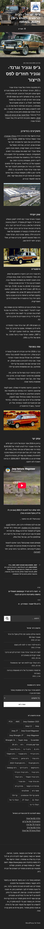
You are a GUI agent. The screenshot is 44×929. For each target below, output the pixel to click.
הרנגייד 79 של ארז (33, 824)
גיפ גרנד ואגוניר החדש (26, 571)
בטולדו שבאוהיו (10, 136)
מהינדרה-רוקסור (32, 786)
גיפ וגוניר (7, 571)
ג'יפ (27, 567)
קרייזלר (14, 795)
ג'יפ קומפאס (11, 768)
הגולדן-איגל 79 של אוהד (31, 830)
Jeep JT (14, 731)
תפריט (20, 29)
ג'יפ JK (14, 745)
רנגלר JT (25, 800)
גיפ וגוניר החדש (32, 574)
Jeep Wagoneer (33, 735)
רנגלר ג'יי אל (14, 800)
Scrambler (35, 740)
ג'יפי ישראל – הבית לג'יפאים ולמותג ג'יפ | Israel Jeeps (25, 18)
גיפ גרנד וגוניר (15, 571)
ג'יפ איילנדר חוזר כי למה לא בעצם (27, 645)
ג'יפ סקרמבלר (20, 569)
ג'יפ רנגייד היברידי (21, 772)
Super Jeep (23, 740)
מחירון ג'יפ (19, 786)
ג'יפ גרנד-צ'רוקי (12, 567)
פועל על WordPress (33, 923)
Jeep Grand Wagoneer (24, 565)
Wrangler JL (10, 740)
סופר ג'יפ (35, 791)
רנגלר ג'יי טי (34, 805)
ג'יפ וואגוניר (22, 754)
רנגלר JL (35, 800)
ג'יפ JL (36, 749)
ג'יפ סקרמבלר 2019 (17, 763)
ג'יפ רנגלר (18, 777)
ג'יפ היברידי (34, 754)
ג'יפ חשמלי (28, 569)
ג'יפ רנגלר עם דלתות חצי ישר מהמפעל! (25, 663)
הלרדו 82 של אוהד (33, 818)
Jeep (13, 565)
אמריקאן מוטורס (32, 745)
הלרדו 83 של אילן (33, 828)
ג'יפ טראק (25, 758)
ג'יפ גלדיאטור (21, 567)
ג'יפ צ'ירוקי (24, 768)
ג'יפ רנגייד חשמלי (32, 777)
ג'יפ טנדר (35, 758)
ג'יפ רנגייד (35, 772)
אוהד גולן (26, 63)
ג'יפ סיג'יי (14, 758)
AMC (18, 722)
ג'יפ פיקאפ (35, 768)
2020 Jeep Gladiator (31, 722)
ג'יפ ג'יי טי (27, 749)
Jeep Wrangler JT (16, 735)
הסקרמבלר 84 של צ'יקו (31, 821)
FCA (10, 565)
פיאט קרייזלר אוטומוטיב (20, 574)
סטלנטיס (25, 791)
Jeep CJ (28, 726)
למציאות (37, 552)
